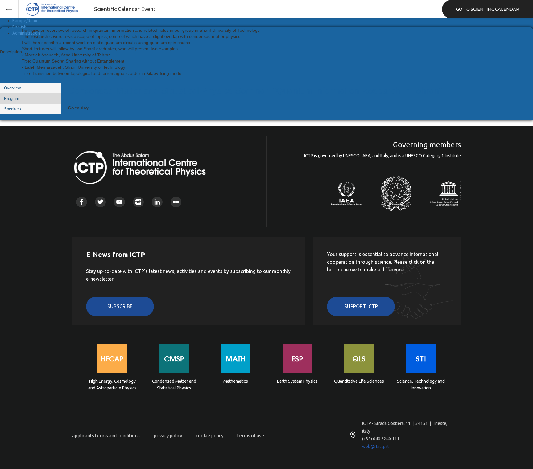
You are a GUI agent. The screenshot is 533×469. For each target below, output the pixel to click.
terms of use (250, 435)
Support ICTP (361, 306)
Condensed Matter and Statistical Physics (174, 384)
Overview (12, 88)
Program (11, 98)
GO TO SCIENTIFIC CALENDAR (487, 9)
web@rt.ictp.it (375, 446)
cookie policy (209, 435)
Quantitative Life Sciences (359, 381)
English (19, 26)
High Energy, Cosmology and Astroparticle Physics (112, 384)
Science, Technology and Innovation (421, 384)
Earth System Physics (297, 381)
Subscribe (120, 306)
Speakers (12, 109)
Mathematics (235, 381)
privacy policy (168, 435)
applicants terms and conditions (106, 435)
